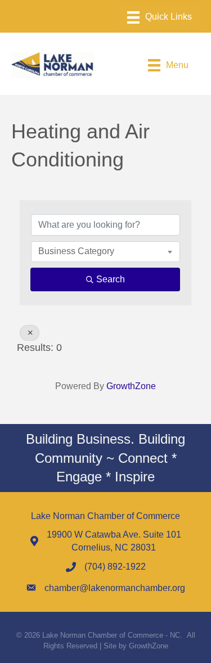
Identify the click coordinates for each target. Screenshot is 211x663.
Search (110, 279)
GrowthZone (131, 386)
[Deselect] (29, 333)
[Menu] (159, 17)
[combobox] (105, 251)
